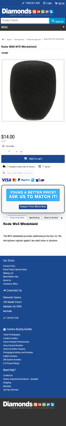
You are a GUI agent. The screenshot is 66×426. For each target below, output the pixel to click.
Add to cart (35, 159)
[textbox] (25, 21)
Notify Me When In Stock (19, 173)
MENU (4, 27)
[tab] (17, 218)
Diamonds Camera (12, 298)
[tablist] (33, 234)
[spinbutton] (8, 151)
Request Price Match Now (33, 207)
